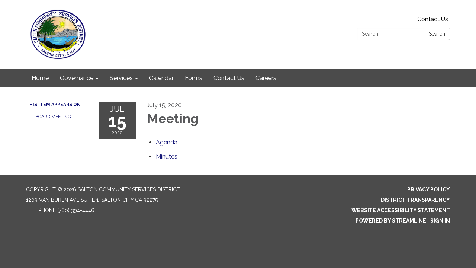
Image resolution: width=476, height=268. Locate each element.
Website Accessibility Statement (400, 210)
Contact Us (432, 19)
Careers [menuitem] (265, 78)
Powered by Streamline (391, 221)
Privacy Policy (428, 189)
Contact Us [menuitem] (228, 78)
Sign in (440, 221)
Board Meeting (53, 116)
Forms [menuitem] (193, 78)
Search (437, 34)
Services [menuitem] (121, 78)
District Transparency (415, 200)
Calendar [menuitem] (161, 78)
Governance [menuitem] (76, 78)
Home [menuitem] (40, 78)
